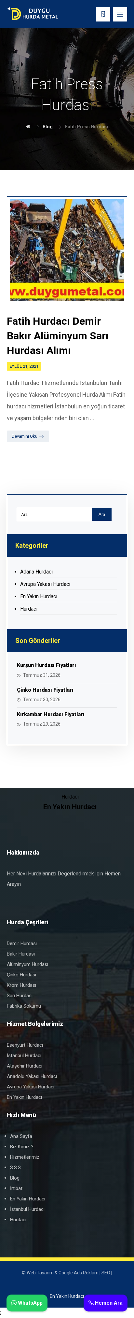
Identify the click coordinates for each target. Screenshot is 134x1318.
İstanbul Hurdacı (24, 1055)
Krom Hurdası (21, 985)
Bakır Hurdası (21, 954)
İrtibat (16, 1188)
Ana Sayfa (21, 1136)
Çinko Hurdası (21, 975)
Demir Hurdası (22, 943)
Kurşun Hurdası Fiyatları (46, 665)
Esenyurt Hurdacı (25, 1045)
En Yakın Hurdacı (38, 596)
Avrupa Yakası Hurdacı (45, 584)
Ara (102, 514)
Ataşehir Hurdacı (24, 1066)
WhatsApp (30, 1303)
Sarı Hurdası (20, 996)
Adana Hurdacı (36, 572)
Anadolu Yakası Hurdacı (32, 1076)
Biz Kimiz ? (22, 1147)
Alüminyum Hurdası (27, 964)
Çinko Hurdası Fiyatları (45, 690)
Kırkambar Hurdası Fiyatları (51, 714)
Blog (15, 1178)
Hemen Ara (108, 1303)
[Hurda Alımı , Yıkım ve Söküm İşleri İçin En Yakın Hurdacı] (33, 14)
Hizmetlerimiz (24, 1157)
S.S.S (15, 1167)
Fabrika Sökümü (24, 1006)
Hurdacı (28, 609)
